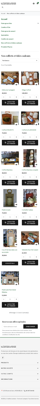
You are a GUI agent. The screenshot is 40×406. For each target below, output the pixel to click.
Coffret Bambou (7, 170)
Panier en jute (6, 210)
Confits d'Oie (5, 27)
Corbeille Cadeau (27, 210)
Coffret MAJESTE (8, 130)
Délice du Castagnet (8, 90)
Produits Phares (6, 47)
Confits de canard (7, 39)
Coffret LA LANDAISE (29, 130)
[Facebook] (2, 357)
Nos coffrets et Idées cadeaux (11, 43)
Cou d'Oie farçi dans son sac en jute (9, 251)
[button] (2, 7)
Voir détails (10, 263)
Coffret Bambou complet (30, 170)
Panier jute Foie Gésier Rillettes (9, 291)
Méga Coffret (26, 90)
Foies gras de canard (8, 31)
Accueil (4, 19)
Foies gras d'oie (6, 23)
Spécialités (5, 35)
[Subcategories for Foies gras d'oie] (38, 23)
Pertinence (5, 60)
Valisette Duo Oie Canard (30, 250)
